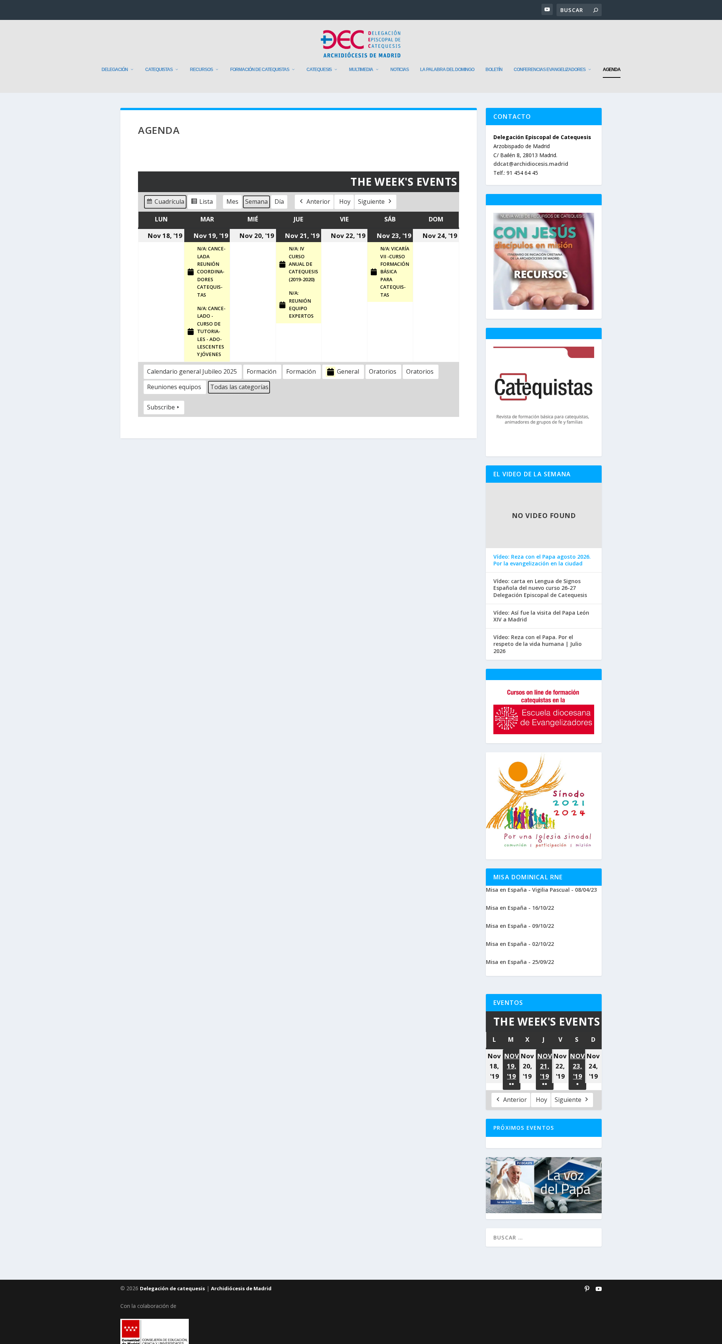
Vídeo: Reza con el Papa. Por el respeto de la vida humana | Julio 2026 (537, 644)
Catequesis (319, 69)
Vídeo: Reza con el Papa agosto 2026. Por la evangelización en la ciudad (542, 560)
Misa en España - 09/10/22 (520, 925)
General (348, 371)
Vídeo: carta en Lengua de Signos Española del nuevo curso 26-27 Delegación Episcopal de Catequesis (540, 588)
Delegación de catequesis (172, 1288)
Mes (232, 201)
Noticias (399, 69)
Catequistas (159, 69)
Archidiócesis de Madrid (241, 1288)
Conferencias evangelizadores (549, 69)
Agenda (611, 69)
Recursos (201, 69)
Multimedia (361, 69)
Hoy (344, 201)
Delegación (115, 69)
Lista (202, 203)
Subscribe (161, 407)
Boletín (493, 69)
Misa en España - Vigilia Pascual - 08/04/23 (541, 889)
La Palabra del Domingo (447, 69)
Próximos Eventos (523, 1127)
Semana (256, 201)
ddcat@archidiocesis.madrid (530, 163)
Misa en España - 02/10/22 (520, 943)
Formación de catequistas (259, 69)
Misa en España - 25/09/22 (520, 961)
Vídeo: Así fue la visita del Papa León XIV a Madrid (541, 616)
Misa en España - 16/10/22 (520, 907)
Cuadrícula (165, 203)
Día (279, 201)
